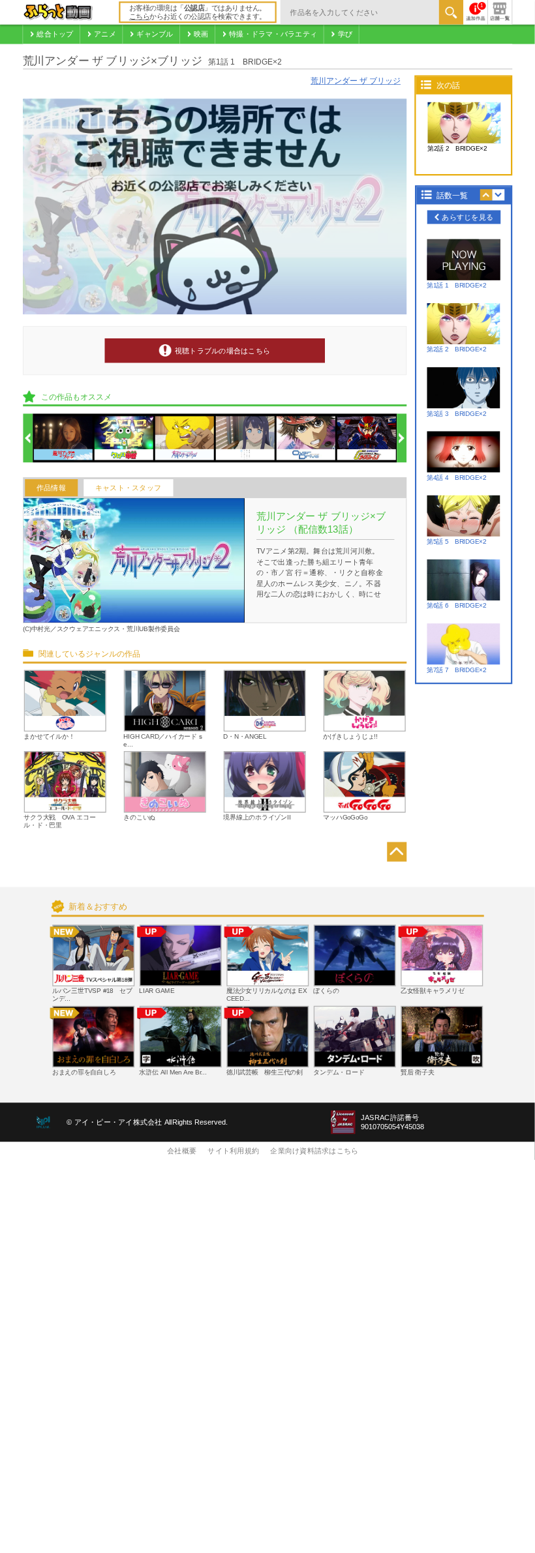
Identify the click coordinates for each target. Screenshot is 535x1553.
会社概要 (181, 1151)
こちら (139, 17)
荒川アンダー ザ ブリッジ (356, 81)
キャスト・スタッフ (128, 488)
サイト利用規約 (233, 1151)
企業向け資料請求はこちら (314, 1151)
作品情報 (51, 488)
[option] (63, 439)
